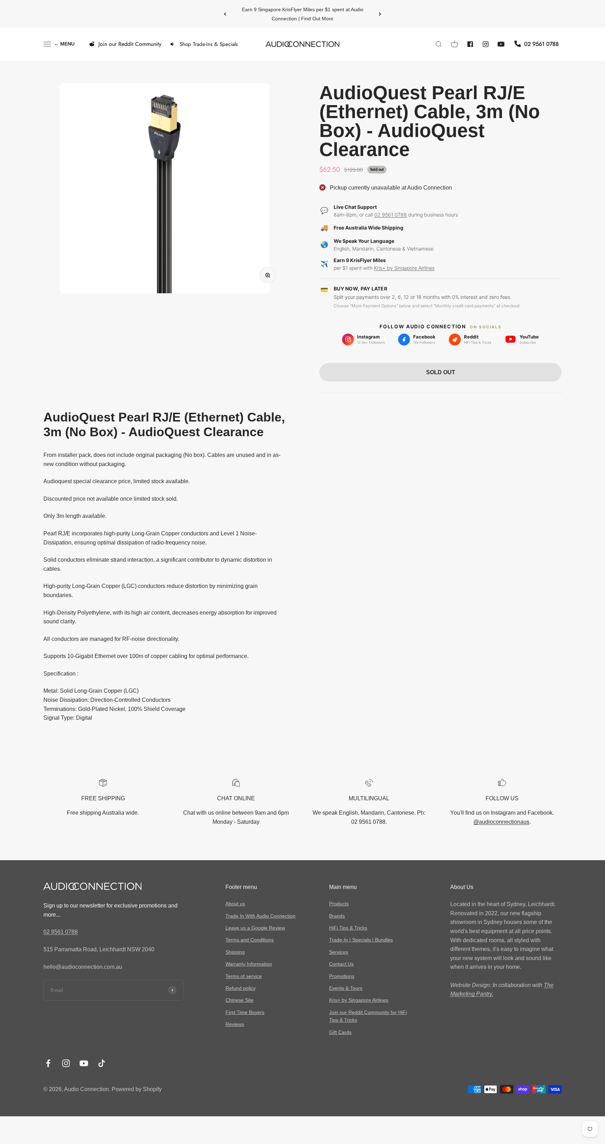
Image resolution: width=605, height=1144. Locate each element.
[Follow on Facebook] (48, 1063)
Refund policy (240, 988)
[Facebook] (470, 44)
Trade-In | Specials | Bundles (361, 940)
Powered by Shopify (137, 1089)
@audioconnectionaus (501, 822)
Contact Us (341, 964)
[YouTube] (501, 44)
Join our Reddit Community (129, 44)
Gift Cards (340, 1032)
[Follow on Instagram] (66, 1063)
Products (339, 903)
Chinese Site (239, 1000)
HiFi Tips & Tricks (348, 928)
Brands (337, 916)
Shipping (235, 952)
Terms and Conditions (249, 940)
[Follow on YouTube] (84, 1063)
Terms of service (243, 976)
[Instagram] (485, 44)
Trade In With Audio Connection (260, 916)
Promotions (341, 976)
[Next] (380, 14)
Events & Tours (345, 988)
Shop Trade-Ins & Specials (209, 44)
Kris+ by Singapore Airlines (404, 268)
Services (338, 952)
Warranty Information (248, 964)
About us (235, 903)
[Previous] (225, 14)
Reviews (234, 1024)
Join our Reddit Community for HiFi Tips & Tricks (368, 1016)
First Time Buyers (244, 1012)
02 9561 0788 (390, 214)
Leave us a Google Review (255, 928)
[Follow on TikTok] (101, 1063)
